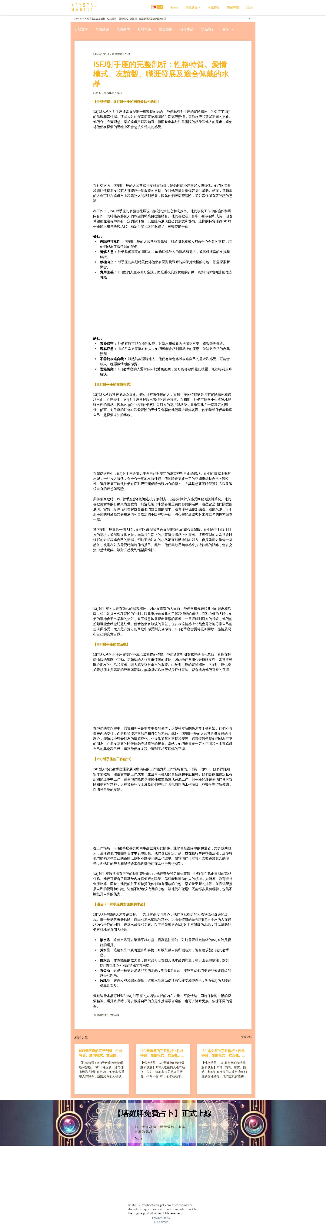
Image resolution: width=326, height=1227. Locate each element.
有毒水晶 (187, 29)
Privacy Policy (161, 1217)
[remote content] (163, 156)
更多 (225, 29)
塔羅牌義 (102, 29)
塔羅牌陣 (123, 29)
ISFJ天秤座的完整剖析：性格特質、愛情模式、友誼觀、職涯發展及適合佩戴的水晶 (101, 1053)
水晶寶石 (208, 29)
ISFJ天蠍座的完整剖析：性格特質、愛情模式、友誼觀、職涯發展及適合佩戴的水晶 (162, 1053)
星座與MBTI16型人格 (106, 1015)
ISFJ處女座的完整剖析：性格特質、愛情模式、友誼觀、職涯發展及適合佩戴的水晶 (223, 1053)
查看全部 (246, 1037)
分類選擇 (81, 29)
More (138, 1138)
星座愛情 (165, 29)
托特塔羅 (144, 29)
